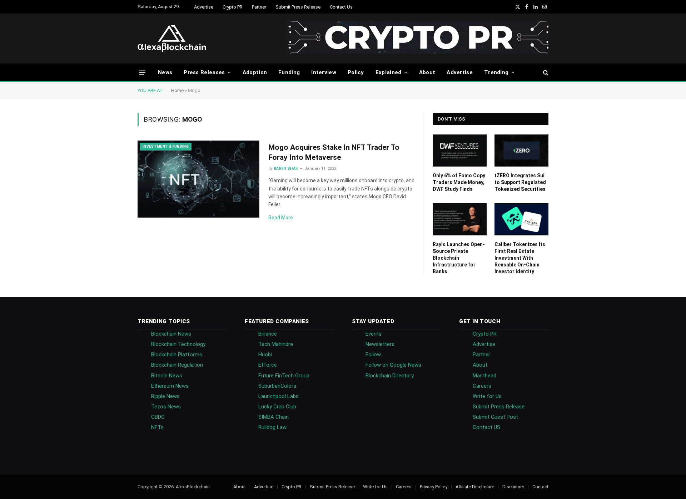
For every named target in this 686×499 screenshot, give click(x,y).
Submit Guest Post (495, 417)
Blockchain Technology (178, 344)
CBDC (158, 417)
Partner (259, 7)
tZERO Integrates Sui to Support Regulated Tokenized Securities (520, 182)
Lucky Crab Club (277, 406)
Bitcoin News (166, 375)
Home (177, 90)
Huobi (265, 354)
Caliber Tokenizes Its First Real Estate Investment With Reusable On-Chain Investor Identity (519, 257)
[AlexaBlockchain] (172, 38)
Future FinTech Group (283, 375)
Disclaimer (513, 486)
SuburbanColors (277, 386)
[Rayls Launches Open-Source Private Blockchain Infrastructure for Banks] (460, 219)
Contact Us (341, 7)
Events (374, 334)
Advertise (203, 7)
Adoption (255, 72)
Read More (280, 217)
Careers (482, 386)
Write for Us (487, 396)
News (165, 72)
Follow (373, 354)
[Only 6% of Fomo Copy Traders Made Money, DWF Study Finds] (460, 150)
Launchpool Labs (278, 396)
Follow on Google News (393, 365)
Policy (356, 72)
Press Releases (204, 72)
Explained (389, 72)
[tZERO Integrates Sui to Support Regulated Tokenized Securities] (521, 150)
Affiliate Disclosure (475, 486)
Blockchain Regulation (177, 365)
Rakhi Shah (286, 168)
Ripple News (165, 396)
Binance (267, 334)
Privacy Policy (433, 486)
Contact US (486, 427)
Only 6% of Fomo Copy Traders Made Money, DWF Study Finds (459, 182)
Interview (323, 72)
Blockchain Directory (390, 375)
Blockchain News (171, 334)
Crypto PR (233, 7)
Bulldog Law (272, 427)
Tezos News (166, 406)
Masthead (484, 375)
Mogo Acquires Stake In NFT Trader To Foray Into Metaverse (333, 152)
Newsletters (380, 344)
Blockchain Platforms (176, 354)
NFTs (157, 427)
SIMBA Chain (273, 417)
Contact (540, 486)
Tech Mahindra (275, 344)
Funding (289, 72)
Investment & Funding (166, 146)
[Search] (545, 73)
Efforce (267, 365)
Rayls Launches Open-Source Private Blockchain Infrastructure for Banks (459, 257)
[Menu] (142, 72)
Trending (496, 72)
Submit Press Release (297, 7)
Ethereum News (170, 386)
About (427, 72)
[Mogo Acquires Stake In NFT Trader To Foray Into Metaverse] (198, 179)
